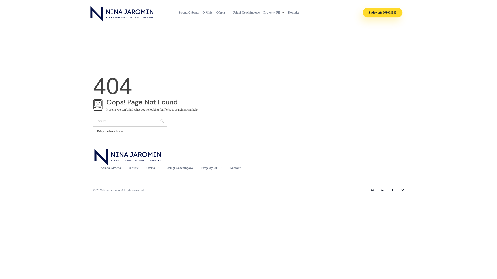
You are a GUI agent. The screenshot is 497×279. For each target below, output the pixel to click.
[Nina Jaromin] (122, 14)
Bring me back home (109, 131)
